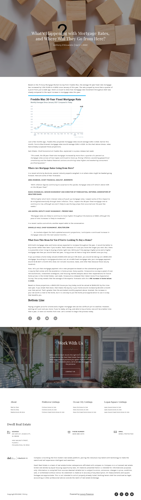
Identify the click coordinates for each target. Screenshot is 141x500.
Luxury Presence (87, 494)
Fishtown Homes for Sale (49, 407)
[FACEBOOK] (116, 494)
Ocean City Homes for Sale (80, 407)
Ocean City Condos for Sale (80, 409)
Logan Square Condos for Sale (113, 409)
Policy (25, 494)
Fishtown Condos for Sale (49, 409)
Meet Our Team (15, 407)
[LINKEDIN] (127, 494)
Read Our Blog (15, 409)
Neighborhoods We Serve (18, 412)
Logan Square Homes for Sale (112, 407)
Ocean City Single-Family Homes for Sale (84, 412)
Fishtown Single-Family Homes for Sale (53, 412)
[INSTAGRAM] (121, 494)
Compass (108, 465)
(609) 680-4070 (78, 434)
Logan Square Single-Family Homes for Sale (116, 412)
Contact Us (70, 371)
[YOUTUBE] (132, 494)
